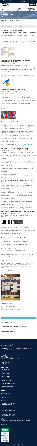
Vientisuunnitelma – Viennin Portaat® (7, 415)
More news (4, 336)
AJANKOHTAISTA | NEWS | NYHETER (26, 1)
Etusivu (2, 392)
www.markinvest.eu (12, 309)
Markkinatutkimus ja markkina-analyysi (8, 403)
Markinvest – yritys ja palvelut (6, 393)
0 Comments (21, 26)
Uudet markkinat (4, 413)
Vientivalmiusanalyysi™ (6, 376)
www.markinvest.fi (4, 309)
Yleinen (17, 20)
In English (2, 419)
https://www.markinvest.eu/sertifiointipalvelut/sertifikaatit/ (12, 272)
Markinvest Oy (3, 20)
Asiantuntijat (3, 397)
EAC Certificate (4, 423)
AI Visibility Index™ (5, 370)
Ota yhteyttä (3, 418)
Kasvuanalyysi (4, 405)
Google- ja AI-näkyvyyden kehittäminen (8, 383)
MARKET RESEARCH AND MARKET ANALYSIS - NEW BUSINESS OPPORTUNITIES (16, 420)
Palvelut (2, 398)
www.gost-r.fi (19, 309)
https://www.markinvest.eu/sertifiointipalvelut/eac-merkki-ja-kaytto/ (14, 234)
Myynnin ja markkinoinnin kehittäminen (8, 378)
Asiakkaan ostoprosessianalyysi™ (7, 373)
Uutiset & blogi (11, 20)
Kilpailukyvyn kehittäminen (6, 380)
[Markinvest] (5, 4)
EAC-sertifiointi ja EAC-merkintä (7, 386)
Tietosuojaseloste (4, 424)
